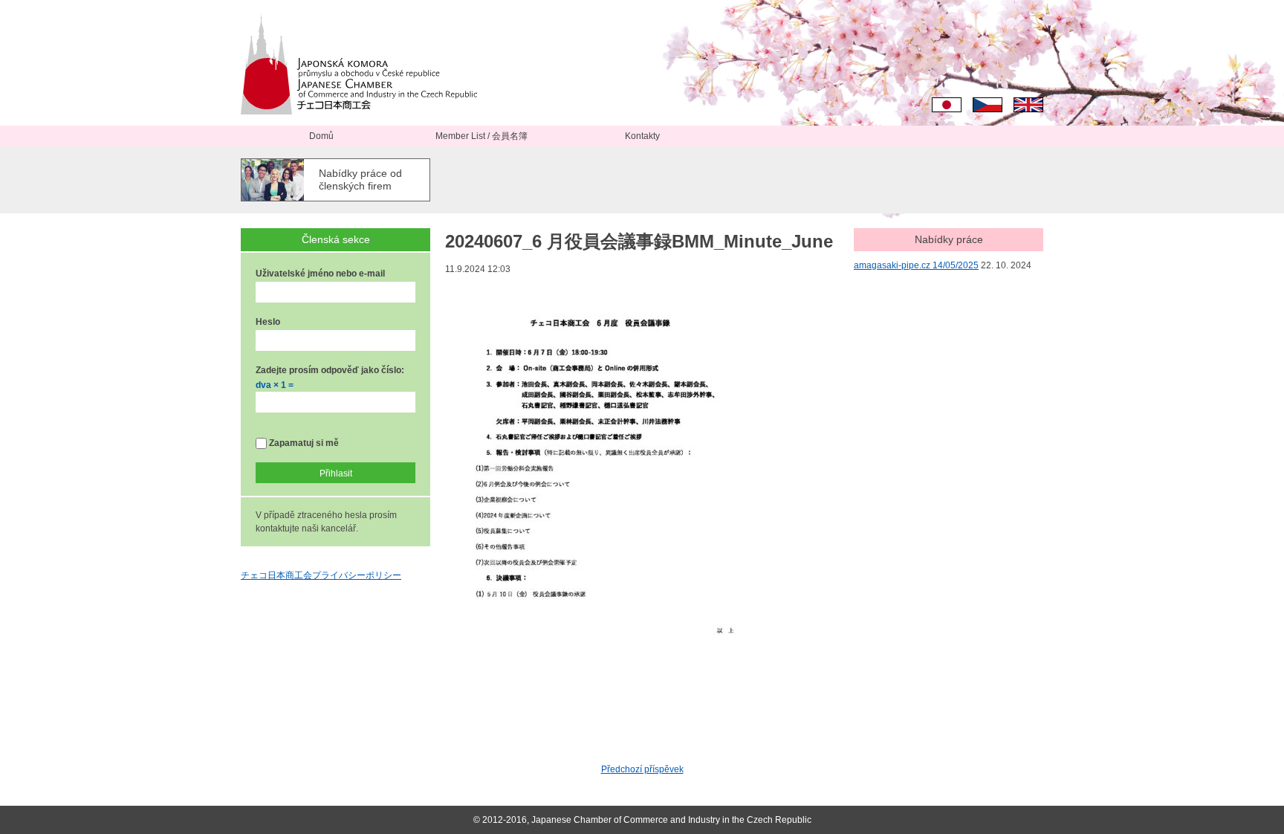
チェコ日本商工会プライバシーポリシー (321, 575)
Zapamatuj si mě (303, 443)
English (1028, 104)
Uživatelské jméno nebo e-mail (320, 273)
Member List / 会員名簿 (481, 136)
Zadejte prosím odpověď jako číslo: (330, 370)
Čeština (987, 104)
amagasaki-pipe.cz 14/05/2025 (916, 265)
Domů (321, 136)
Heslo (268, 322)
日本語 (947, 104)
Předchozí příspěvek (642, 769)
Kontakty (642, 136)
